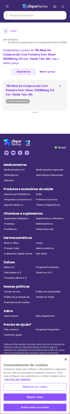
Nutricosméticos (45, 248)
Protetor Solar (11, 248)
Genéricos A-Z (44, 272)
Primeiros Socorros (46, 199)
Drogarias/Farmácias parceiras (47, 267)
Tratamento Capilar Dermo (18, 253)
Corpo (39, 243)
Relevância (23, 71)
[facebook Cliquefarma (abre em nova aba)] (6, 153)
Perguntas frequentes (48, 329)
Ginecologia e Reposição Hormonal (49, 175)
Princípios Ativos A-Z (15, 278)
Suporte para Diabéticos (17, 194)
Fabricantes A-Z (12, 272)
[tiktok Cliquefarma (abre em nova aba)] (20, 153)
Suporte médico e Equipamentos (13, 205)
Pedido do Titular (45, 297)
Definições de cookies (35, 386)
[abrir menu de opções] (7, 6)
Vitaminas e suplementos (23, 213)
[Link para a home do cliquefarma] (35, 6)
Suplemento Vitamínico (16, 218)
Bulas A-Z (9, 267)
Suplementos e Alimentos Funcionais (49, 218)
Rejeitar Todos (35, 397)
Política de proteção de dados (16, 297)
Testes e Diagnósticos (48, 205)
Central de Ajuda (13, 334)
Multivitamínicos (44, 223)
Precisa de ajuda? (17, 325)
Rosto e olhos (11, 243)
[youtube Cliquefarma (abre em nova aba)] (13, 153)
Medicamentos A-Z (14, 169)
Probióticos (10, 229)
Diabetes (9, 180)
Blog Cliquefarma (45, 316)
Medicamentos (15, 165)
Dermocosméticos (18, 238)
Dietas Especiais (45, 229)
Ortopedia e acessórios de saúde (18, 200)
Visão (39, 194)
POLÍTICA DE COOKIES (17, 379)
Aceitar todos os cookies (35, 407)
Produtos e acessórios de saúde (28, 189)
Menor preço (47, 71)
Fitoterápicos (11, 175)
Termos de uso (12, 291)
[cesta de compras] (63, 6)
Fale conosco (11, 329)
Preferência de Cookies (17, 302)
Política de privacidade (48, 291)
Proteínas (9, 223)
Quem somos (11, 316)
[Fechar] (66, 359)
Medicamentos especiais (49, 169)
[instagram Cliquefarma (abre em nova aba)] (27, 153)
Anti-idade (41, 253)
